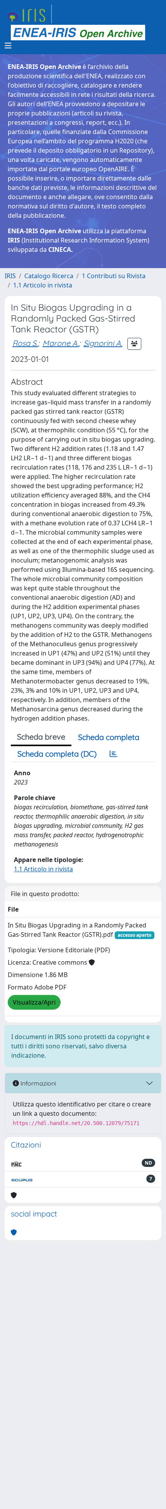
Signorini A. (102, 343)
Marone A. (60, 343)
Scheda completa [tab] (108, 737)
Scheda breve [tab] (41, 737)
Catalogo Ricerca (48, 276)
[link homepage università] (78, 32)
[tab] (113, 754)
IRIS (10, 276)
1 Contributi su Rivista (114, 276)
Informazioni (37, 1083)
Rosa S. (25, 343)
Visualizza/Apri (34, 1002)
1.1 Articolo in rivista (42, 285)
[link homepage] (28, 14)
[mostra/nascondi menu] (8, 46)
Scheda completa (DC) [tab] (57, 754)
